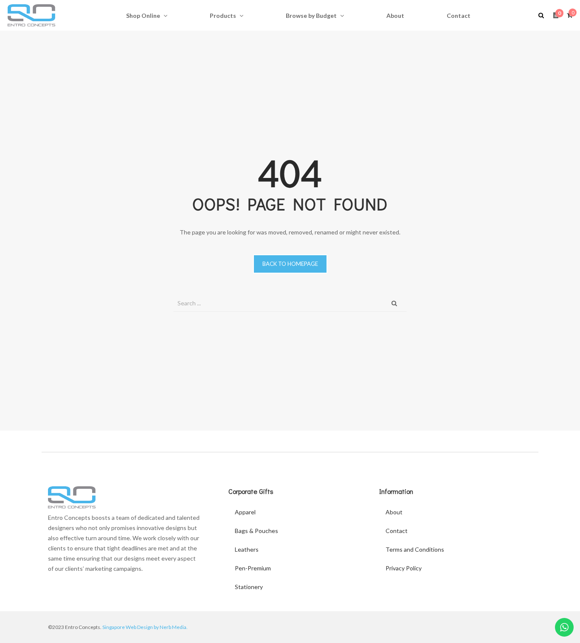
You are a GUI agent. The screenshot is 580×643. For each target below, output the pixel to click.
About (394, 512)
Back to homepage (290, 263)
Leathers (247, 549)
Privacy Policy (404, 568)
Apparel (245, 512)
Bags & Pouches (256, 530)
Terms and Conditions (415, 549)
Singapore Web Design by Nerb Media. (145, 627)
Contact (397, 530)
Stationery (249, 586)
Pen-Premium (253, 568)
